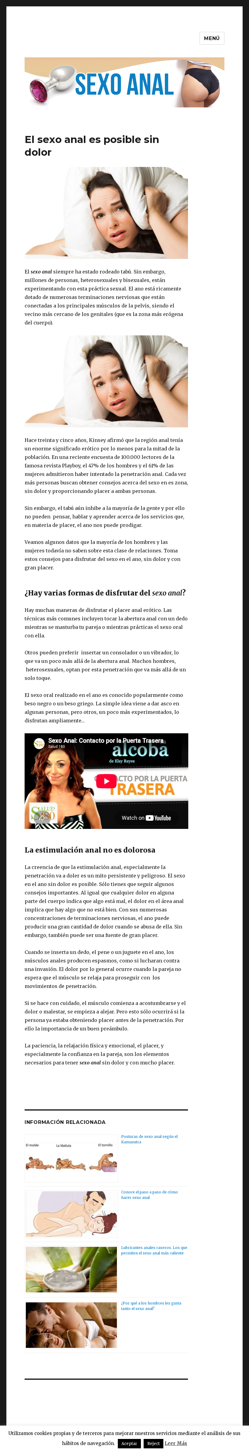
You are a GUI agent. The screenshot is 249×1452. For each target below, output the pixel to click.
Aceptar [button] (129, 1443)
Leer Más (176, 1443)
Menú (212, 38)
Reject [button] (153, 1443)
